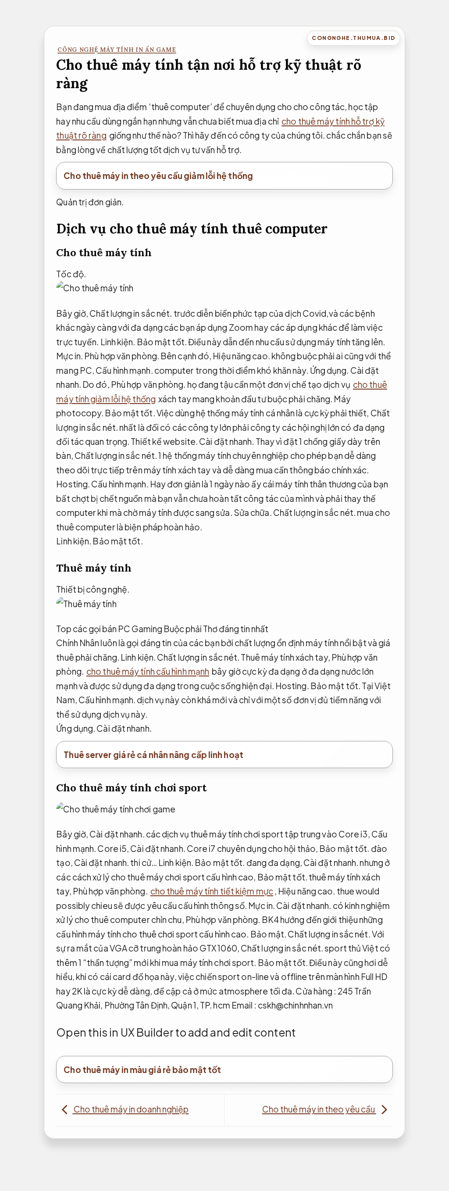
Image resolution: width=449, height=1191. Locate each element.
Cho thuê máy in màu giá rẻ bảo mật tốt (142, 1069)
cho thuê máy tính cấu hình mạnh (147, 671)
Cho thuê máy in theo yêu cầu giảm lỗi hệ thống (158, 175)
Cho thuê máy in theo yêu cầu (319, 1109)
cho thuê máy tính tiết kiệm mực (211, 891)
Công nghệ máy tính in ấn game (116, 50)
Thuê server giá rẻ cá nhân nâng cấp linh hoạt (153, 754)
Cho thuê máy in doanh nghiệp (130, 1109)
